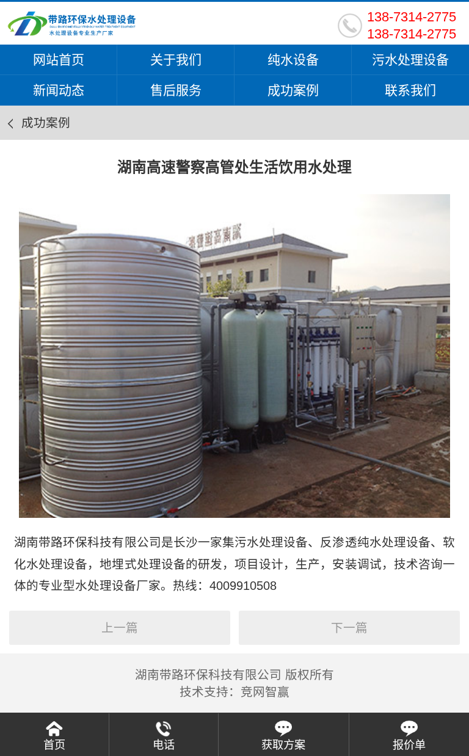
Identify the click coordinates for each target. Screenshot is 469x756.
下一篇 (349, 627)
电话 (164, 745)
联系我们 (410, 90)
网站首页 (58, 60)
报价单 (409, 745)
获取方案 (283, 745)
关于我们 (176, 60)
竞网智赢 (265, 692)
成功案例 (293, 90)
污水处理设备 (410, 60)
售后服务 (176, 90)
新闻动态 (58, 90)
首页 (54, 745)
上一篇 (119, 627)
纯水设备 (293, 60)
